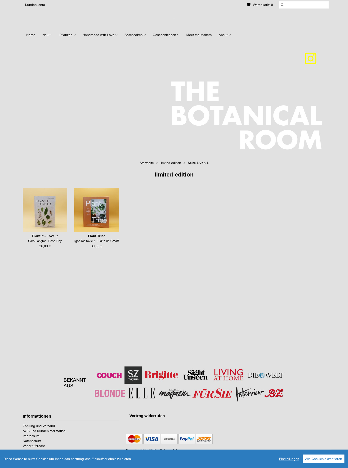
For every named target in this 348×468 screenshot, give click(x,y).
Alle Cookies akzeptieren (323, 459)
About (223, 35)
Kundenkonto (35, 5)
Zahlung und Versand (39, 426)
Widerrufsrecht (34, 446)
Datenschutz (32, 441)
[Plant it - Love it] (45, 210)
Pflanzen (66, 35)
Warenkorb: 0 (262, 5)
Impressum (31, 436)
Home (30, 35)
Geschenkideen (165, 35)
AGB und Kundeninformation (44, 431)
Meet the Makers (199, 35)
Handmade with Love (99, 35)
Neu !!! (47, 35)
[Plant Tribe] (96, 210)
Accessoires (134, 35)
